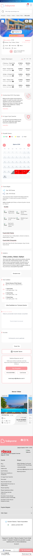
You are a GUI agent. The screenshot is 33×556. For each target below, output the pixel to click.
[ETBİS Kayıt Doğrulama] (29, 452)
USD (24, 58)
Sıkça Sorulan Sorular (6, 481)
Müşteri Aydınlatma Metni (7, 490)
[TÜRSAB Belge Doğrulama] (10, 451)
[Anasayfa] (8, 5)
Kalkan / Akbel (19, 15)
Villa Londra (27, 15)
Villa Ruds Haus (5, 415)
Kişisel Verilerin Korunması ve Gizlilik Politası (8, 484)
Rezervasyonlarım (21, 471)
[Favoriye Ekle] (26, 396)
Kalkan (13, 15)
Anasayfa (3, 15)
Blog (2, 463)
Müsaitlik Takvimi (17, 351)
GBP (30, 58)
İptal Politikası (4, 471)
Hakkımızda (4, 468)
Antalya (8, 15)
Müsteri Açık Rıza (5, 487)
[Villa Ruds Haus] (14, 404)
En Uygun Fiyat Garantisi (7, 477)
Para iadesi (3, 479)
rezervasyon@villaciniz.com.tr (16, 378)
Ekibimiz (3, 466)
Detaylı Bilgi (5, 108)
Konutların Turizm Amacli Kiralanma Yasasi (7, 500)
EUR (27, 58)
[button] (7, 551)
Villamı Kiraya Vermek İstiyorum (6, 493)
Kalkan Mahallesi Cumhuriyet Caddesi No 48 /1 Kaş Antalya (24, 464)
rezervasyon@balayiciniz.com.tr (24, 469)
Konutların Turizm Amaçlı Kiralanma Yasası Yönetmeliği (8, 496)
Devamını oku (16, 273)
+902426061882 (10, 372)
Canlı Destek (23, 372)
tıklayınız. (7, 203)
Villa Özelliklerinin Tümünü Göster (16, 305)
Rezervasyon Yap (26, 554)
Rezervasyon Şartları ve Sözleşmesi (6, 473)
